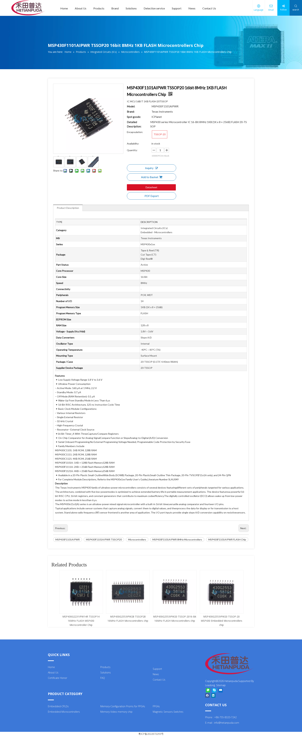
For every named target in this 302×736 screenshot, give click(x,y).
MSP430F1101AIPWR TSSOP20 (104, 539)
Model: (131, 106)
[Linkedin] (213, 695)
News (191, 8)
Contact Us (209, 8)
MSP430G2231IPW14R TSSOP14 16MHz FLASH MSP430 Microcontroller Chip (80, 621)
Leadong (210, 685)
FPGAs (156, 706)
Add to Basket (149, 177)
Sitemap (221, 685)
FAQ (102, 678)
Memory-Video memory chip (116, 711)
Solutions (131, 8)
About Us (80, 8)
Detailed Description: (134, 124)
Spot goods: (134, 116)
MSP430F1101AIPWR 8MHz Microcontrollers (177, 539)
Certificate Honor (57, 678)
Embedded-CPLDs (58, 706)
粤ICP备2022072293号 (151, 733)
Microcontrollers (137, 539)
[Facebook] (207, 695)
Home (64, 8)
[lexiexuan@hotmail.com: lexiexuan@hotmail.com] (214, 690)
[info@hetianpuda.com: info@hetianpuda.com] (220, 690)
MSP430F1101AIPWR (67, 539)
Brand (115, 8)
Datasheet (151, 187)
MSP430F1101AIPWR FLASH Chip (227, 539)
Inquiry (149, 168)
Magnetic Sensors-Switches (168, 711)
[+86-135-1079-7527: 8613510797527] (208, 690)
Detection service (154, 8)
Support (176, 8)
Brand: (131, 111)
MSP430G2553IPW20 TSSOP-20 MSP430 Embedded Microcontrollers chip (221, 621)
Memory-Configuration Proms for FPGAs (122, 706)
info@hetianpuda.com (226, 722)
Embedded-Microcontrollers (64, 711)
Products (98, 8)
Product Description (68, 207)
